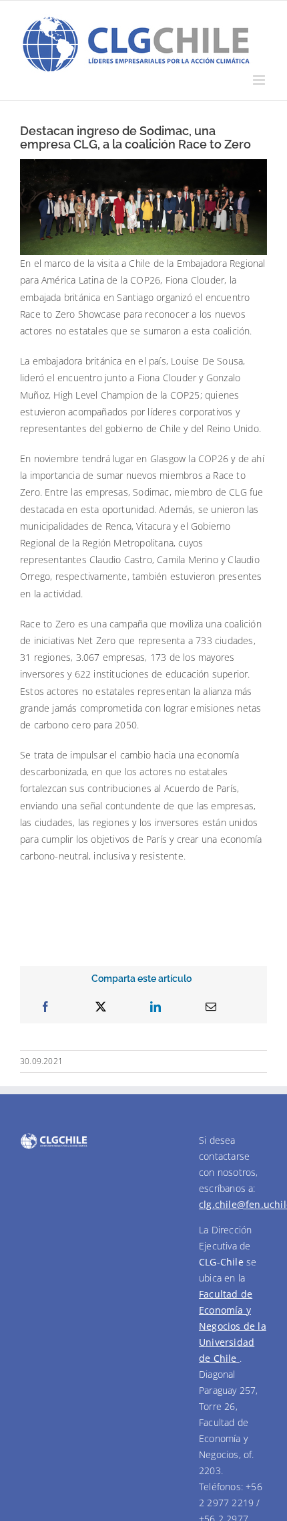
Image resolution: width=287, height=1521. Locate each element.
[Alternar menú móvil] (260, 80)
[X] (101, 1007)
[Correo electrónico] (211, 1007)
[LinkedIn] (156, 1007)
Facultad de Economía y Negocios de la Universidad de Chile (232, 1326)
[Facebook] (45, 1007)
